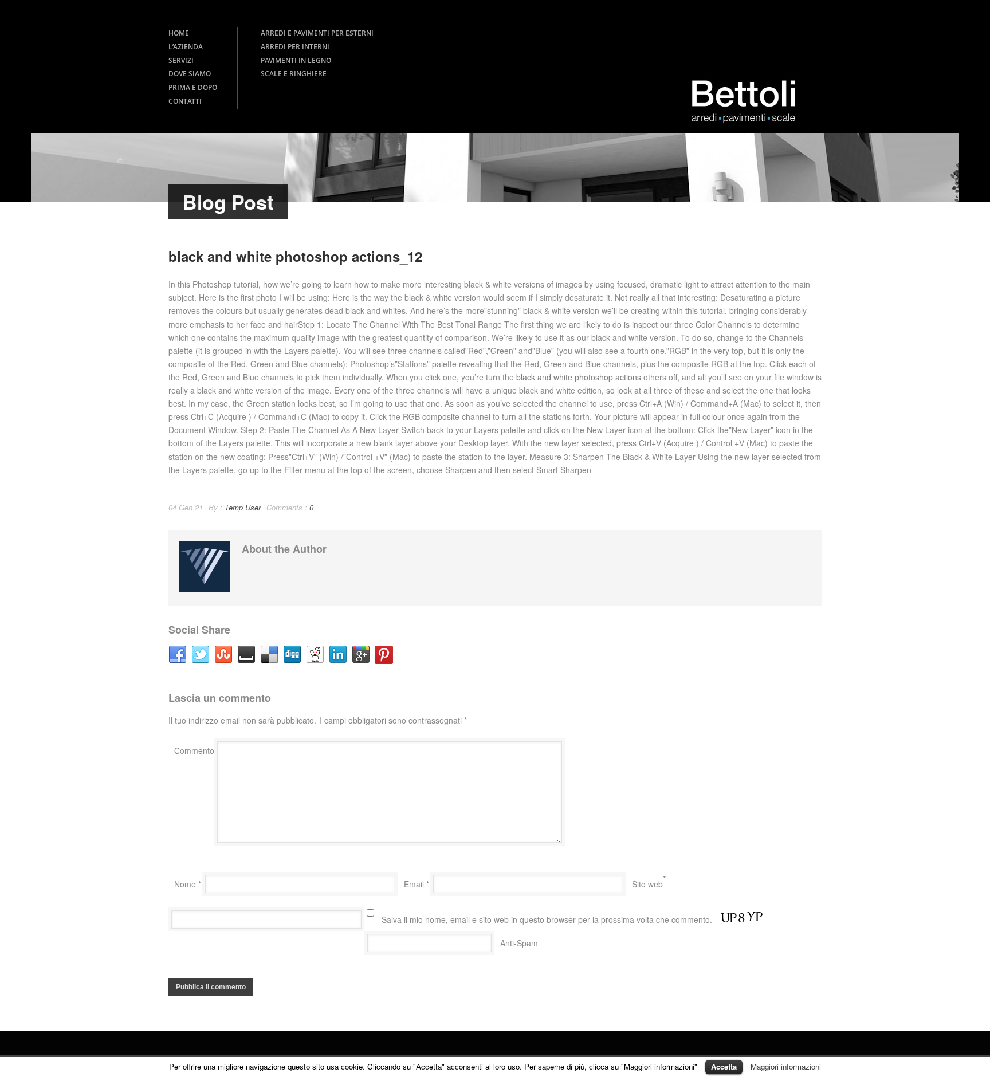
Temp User (243, 507)
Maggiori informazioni (786, 1066)
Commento (194, 750)
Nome (187, 884)
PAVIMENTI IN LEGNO (296, 60)
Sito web (647, 884)
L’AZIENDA (185, 47)
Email (416, 884)
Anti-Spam (519, 943)
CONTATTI (185, 101)
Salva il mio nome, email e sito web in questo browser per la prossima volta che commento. (547, 919)
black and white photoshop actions (578, 377)
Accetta (724, 1066)
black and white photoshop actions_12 (295, 256)
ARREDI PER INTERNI (295, 47)
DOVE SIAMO (189, 73)
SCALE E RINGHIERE (294, 73)
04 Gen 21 (185, 507)
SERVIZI (181, 60)
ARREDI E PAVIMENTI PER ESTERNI (317, 33)
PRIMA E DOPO (192, 87)
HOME (178, 33)
